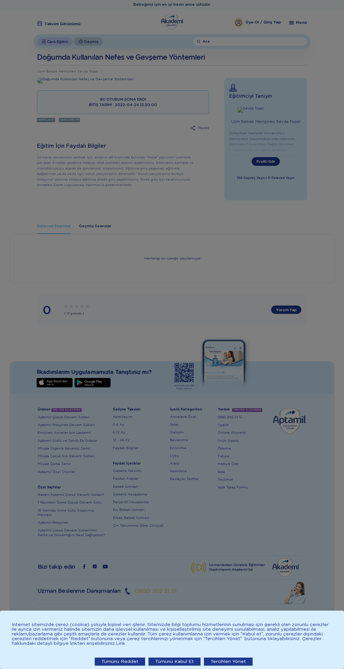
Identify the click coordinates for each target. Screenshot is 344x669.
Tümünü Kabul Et (174, 661)
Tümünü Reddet (119, 661)
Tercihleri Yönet (228, 661)
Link (120, 643)
